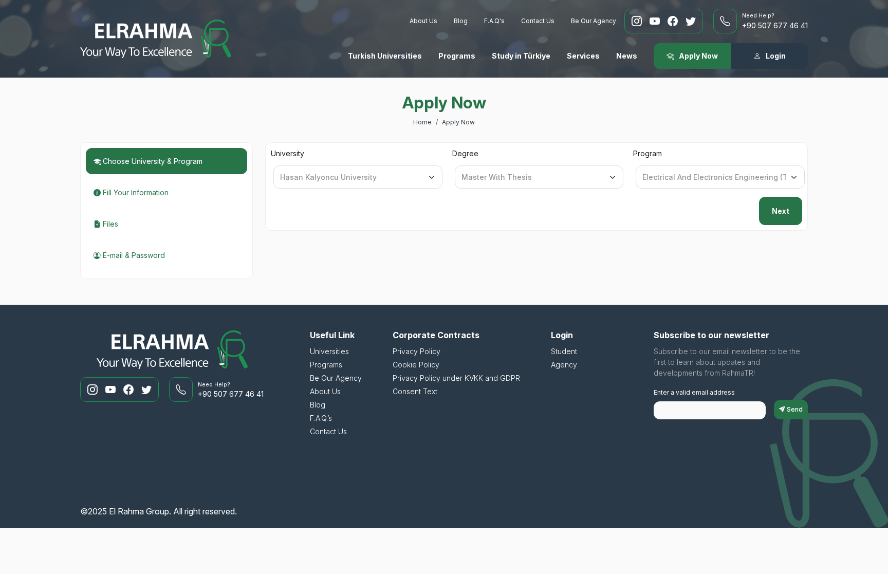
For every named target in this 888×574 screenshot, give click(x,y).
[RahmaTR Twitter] (690, 21)
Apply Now (458, 122)
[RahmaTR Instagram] (638, 21)
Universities (329, 351)
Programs (456, 55)
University (287, 153)
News (626, 55)
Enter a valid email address (694, 392)
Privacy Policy (416, 351)
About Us (423, 21)
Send (794, 409)
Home (422, 122)
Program (647, 153)
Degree (465, 153)
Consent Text (415, 391)
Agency (564, 364)
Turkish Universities (385, 55)
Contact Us (537, 21)
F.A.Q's (494, 21)
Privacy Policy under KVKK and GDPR (456, 378)
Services (583, 55)
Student (564, 351)
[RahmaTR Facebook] (674, 21)
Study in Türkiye (521, 55)
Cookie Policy (416, 364)
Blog (461, 21)
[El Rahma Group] (155, 39)
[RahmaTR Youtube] (656, 21)
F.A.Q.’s (321, 418)
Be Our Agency (593, 21)
